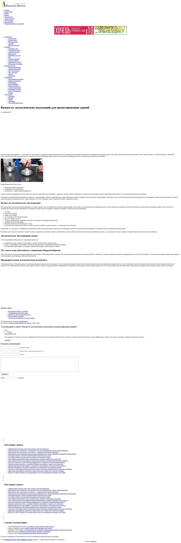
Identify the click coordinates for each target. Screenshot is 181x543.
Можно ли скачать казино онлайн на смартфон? (35, 531)
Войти (7, 13)
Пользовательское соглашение (14, 23)
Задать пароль (9, 20)
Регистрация (9, 17)
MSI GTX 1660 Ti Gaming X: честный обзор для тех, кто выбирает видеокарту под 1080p (36, 472)
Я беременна (12, 82)
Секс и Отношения (14, 91)
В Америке (8, 37)
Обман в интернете (14, 81)
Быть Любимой (13, 84)
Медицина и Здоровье (15, 64)
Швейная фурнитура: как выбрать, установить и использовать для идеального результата (37, 466)
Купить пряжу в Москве (16, 316)
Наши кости (12, 54)
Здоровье (7, 47)
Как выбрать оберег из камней (18, 311)
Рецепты (11, 98)
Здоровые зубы (13, 49)
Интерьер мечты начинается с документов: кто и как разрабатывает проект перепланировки (38, 450)
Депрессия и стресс (14, 50)
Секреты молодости (14, 69)
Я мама (10, 93)
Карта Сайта (9, 12)
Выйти (7, 15)
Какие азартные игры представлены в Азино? (33, 533)
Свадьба (11, 43)
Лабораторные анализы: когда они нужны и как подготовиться (28, 449)
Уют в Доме (8, 94)
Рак (9, 57)
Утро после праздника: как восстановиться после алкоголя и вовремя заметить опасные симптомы (40, 469)
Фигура (10, 74)
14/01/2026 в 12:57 (10, 334)
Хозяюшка (11, 101)
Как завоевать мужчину (16, 79)
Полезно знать (13, 42)
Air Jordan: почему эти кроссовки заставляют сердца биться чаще (29, 457)
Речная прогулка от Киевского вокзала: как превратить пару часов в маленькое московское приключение (42, 454)
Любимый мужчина (14, 89)
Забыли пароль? (10, 18)
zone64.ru (93, 541)
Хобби (10, 99)
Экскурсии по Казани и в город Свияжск (21, 318)
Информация (23, 321)
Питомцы (11, 96)
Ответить (8, 340)
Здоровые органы (14, 52)
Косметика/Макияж (14, 67)
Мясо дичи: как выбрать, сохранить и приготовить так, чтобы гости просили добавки (36, 471)
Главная (7, 10)
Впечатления (12, 40)
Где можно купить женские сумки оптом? (40, 526)
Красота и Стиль (10, 65)
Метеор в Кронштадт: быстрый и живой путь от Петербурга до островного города (34, 467)
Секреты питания (14, 59)
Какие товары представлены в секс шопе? (38, 528)
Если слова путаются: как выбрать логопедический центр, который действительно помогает (38, 460)
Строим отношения (14, 87)
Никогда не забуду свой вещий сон (19, 314)
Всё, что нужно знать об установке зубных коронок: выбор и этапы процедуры (46, 530)
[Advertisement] (28, 133)
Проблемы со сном (14, 55)
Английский (12, 38)
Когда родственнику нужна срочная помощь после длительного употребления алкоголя (36, 462)
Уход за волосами (13, 71)
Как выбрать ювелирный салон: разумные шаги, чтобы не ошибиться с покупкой (34, 459)
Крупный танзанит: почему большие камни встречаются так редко (29, 455)
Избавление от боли (14, 62)
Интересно (11, 76)
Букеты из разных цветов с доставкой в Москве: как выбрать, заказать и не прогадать (35, 464)
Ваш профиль (9, 22)
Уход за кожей (12, 72)
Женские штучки (13, 45)
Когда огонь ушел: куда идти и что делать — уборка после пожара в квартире (33, 452)
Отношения (8, 77)
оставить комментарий (15, 323)
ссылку (28, 323)
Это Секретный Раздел (15, 103)
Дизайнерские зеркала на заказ (18, 313)
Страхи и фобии (13, 60)
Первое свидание (13, 86)
